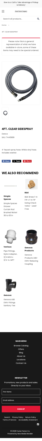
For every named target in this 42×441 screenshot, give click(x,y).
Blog (21, 352)
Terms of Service (9, 420)
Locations (21, 359)
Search (7, 417)
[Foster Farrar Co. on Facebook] (38, 424)
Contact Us (21, 363)
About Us (21, 356)
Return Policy (30, 417)
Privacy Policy (17, 417)
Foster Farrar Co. (23, 431)
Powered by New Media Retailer (20, 433)
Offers (21, 349)
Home (4, 25)
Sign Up (21, 409)
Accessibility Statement (28, 420)
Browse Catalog (21, 345)
